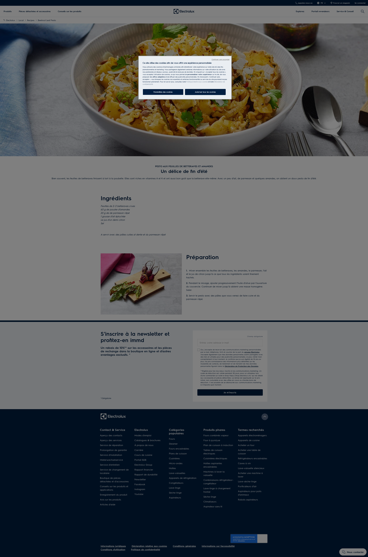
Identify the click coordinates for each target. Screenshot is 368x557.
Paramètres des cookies (163, 92)
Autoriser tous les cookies (205, 92)
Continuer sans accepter (221, 59)
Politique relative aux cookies (197, 82)
